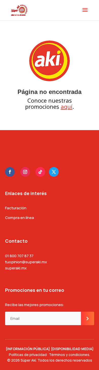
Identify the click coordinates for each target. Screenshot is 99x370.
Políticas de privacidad (28, 354)
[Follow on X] (54, 172)
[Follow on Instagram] (25, 172)
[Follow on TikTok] (40, 172)
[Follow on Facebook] (10, 172)
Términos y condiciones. (69, 354)
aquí (66, 106)
